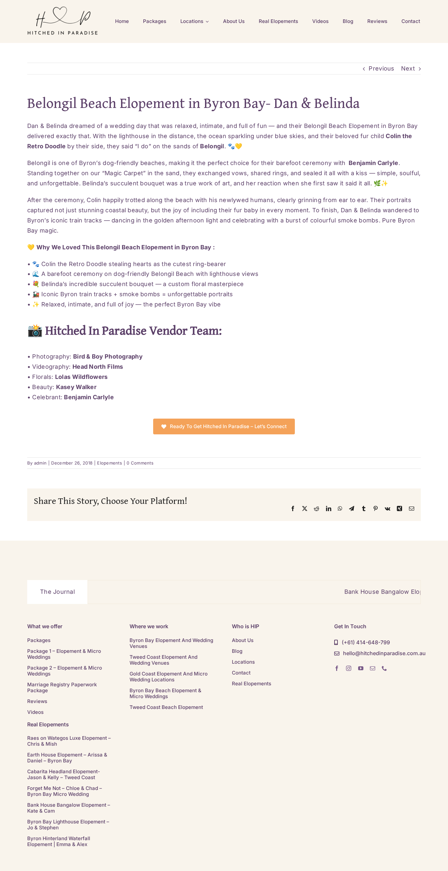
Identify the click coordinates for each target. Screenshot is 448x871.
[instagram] (348, 668)
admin (40, 463)
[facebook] (336, 668)
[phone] (384, 668)
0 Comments (140, 463)
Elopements (109, 463)
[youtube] (360, 668)
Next (408, 68)
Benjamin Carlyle (373, 162)
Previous (381, 68)
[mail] (372, 668)
